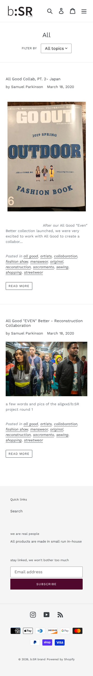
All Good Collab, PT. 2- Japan (33, 79)
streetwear (33, 272)
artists (46, 256)
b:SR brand (37, 659)
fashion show (17, 261)
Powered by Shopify (61, 659)
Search (16, 511)
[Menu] (84, 11)
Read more (19, 286)
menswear (39, 261)
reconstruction (18, 267)
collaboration (65, 256)
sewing (62, 267)
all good (31, 256)
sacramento (43, 267)
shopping (14, 272)
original (56, 261)
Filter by (29, 48)
